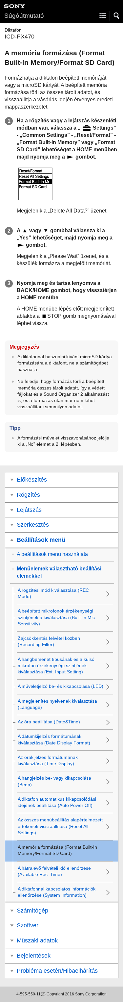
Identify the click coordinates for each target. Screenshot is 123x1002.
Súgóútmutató (24, 15)
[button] (116, 15)
